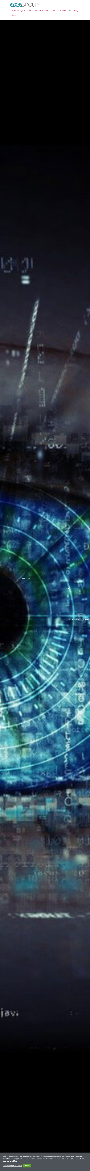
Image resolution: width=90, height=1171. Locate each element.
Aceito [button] (27, 1166)
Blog (76, 10)
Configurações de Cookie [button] (12, 1166)
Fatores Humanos (42, 10)
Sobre (14, 15)
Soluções (64, 10)
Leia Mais (13, 1161)
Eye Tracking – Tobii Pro (21, 10)
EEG (54, 10)
